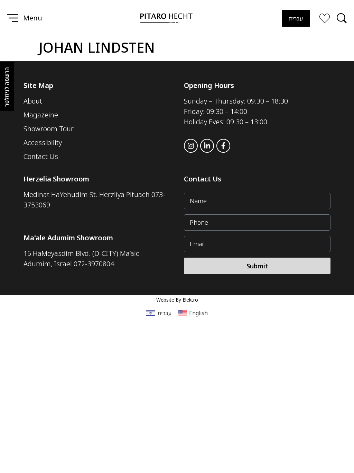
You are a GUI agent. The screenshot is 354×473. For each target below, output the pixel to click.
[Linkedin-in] (207, 146)
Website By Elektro (177, 299)
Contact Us (202, 179)
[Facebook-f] (223, 146)
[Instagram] (191, 146)
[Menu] (12, 18)
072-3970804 (94, 263)
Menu (32, 18)
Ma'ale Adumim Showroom (68, 237)
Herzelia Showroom (56, 179)
